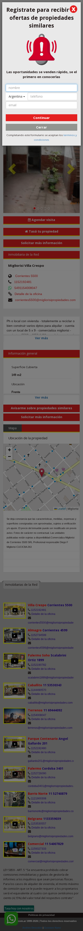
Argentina (16, 96)
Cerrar (41, 127)
